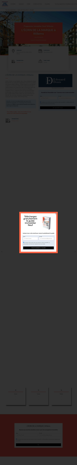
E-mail (40, 236)
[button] (56, 213)
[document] (38, 232)
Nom (24, 236)
